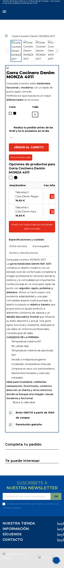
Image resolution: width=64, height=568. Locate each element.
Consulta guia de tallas (19, 333)
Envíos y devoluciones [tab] (23, 252)
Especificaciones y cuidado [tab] (26, 239)
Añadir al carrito (29, 147)
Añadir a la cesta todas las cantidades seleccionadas (32, 226)
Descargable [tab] (41, 246)
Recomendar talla (21, 157)
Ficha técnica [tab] (18, 246)
